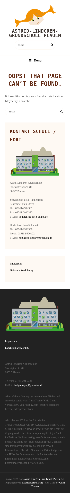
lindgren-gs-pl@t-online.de (33, 216)
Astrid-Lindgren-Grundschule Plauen (35, 33)
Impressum (16, 263)
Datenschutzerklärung (21, 270)
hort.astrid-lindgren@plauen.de (35, 237)
